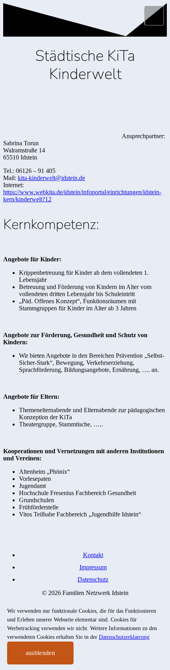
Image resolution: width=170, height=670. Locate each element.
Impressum (93, 567)
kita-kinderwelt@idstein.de (51, 178)
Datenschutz (92, 579)
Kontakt (93, 555)
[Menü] (154, 16)
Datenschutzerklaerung (124, 637)
